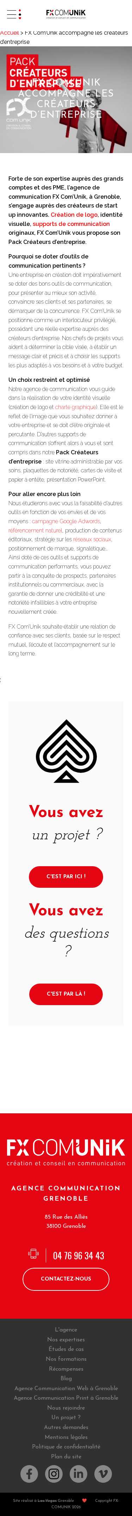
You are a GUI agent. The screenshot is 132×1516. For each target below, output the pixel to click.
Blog (66, 1379)
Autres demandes (66, 1427)
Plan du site (66, 1457)
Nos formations (66, 1359)
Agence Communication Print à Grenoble (66, 1398)
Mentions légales (66, 1437)
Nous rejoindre (66, 1408)
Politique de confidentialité (66, 1447)
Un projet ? (66, 1418)
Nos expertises (66, 1340)
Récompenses (66, 1369)
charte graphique (75, 407)
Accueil (9, 32)
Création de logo (74, 214)
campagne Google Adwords (66, 521)
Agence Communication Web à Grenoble (66, 1389)
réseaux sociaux (91, 539)
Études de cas (66, 1349)
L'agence (66, 1330)
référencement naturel (35, 530)
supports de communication (71, 224)
